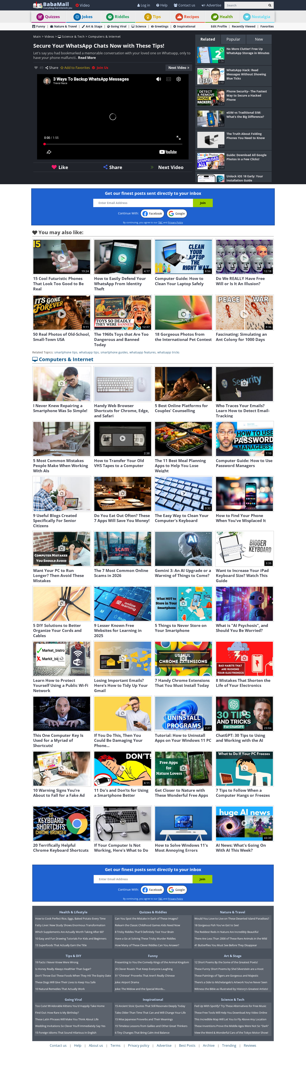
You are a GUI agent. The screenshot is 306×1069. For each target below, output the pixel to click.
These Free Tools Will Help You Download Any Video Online (230, 1012)
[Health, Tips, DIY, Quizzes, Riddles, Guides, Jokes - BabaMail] (52, 5)
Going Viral (118, 26)
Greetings (161, 26)
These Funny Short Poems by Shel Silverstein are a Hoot (229, 969)
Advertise (213, 5)
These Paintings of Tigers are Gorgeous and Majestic (226, 975)
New (259, 39)
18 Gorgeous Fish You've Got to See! (216, 925)
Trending (229, 1045)
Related (207, 39)
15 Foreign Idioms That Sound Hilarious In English (65, 1032)
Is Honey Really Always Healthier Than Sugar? (63, 969)
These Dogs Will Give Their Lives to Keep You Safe (65, 982)
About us (96, 1045)
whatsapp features (142, 352)
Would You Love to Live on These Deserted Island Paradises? (231, 918)
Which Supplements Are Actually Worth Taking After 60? (69, 932)
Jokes (87, 16)
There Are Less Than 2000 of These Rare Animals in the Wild (230, 938)
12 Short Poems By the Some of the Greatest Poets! (226, 962)
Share (53, 67)
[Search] (270, 5)
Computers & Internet (104, 37)
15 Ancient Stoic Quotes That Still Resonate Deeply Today (150, 1006)
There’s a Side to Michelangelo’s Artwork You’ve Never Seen (230, 982)
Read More (87, 57)
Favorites (267, 26)
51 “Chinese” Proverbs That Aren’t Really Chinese (145, 975)
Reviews (250, 1045)
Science (141, 26)
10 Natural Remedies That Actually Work (60, 989)
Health (226, 16)
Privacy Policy (175, 222)
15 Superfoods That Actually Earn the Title (61, 945)
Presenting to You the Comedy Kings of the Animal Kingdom (152, 962)
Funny (40, 26)
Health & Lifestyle (73, 912)
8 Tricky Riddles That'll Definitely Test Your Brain (144, 932)
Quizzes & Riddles (153, 912)
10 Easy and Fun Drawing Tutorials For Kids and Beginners (70, 938)
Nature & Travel (65, 26)
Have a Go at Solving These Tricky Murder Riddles (145, 938)
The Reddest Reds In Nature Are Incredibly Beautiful (226, 932)
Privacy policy (138, 1045)
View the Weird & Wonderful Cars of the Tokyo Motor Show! (231, 1032)
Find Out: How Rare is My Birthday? (57, 1012)
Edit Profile (219, 26)
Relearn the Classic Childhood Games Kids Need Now (147, 925)
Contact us (186, 5)
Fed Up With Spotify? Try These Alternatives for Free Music (230, 1006)
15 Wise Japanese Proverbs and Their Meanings (144, 1019)
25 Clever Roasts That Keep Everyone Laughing (144, 969)
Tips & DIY (73, 956)
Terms (116, 1045)
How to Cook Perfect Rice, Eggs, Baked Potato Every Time (70, 918)
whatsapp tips (89, 352)
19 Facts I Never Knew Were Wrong (56, 962)
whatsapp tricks (168, 352)
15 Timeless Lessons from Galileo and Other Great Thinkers (151, 1026)
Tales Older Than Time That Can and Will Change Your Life (150, 1012)
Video (85, 5)
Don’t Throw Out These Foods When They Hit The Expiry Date (73, 975)
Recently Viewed (243, 26)
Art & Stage (94, 26)
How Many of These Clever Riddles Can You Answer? (147, 945)
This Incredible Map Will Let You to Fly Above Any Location (230, 1019)
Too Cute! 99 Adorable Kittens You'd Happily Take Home (69, 1006)
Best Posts (187, 1045)
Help (164, 5)
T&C (160, 222)
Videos (49, 37)
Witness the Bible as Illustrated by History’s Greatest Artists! (231, 989)
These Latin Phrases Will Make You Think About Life (66, 1019)
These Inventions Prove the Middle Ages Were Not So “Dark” (231, 1026)
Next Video (177, 67)
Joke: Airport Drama (127, 982)
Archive (209, 1045)
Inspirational (186, 26)
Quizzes (52, 16)
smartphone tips (65, 352)
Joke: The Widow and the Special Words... (140, 989)
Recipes (191, 16)
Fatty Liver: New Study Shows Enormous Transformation (70, 925)
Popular (233, 39)
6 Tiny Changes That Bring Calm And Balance (142, 1032)
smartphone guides (114, 352)
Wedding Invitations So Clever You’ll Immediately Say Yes (70, 1026)
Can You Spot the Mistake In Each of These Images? (146, 918)
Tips (157, 16)
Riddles (122, 16)
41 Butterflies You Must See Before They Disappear (225, 945)
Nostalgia (261, 16)
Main (37, 37)
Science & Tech (73, 37)
